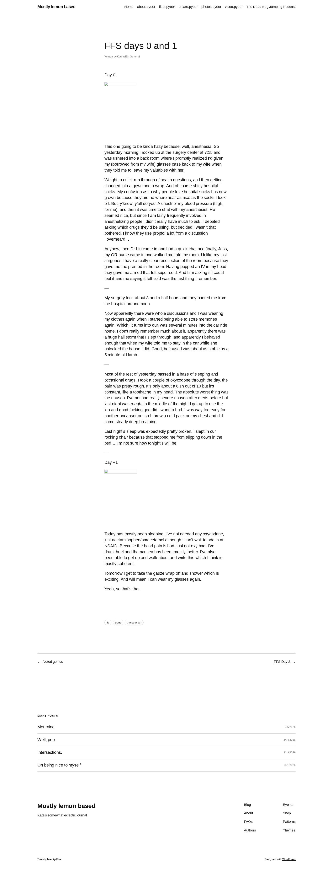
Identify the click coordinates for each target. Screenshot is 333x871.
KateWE (122, 56)
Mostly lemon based (56, 6)
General (135, 56)
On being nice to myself (59, 765)
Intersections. (49, 752)
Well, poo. (46, 739)
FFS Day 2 (282, 662)
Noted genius (53, 662)
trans (118, 622)
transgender (134, 622)
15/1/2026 (289, 765)
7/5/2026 (290, 727)
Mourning (46, 727)
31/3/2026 (289, 752)
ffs (108, 622)
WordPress (289, 859)
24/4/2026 (289, 739)
